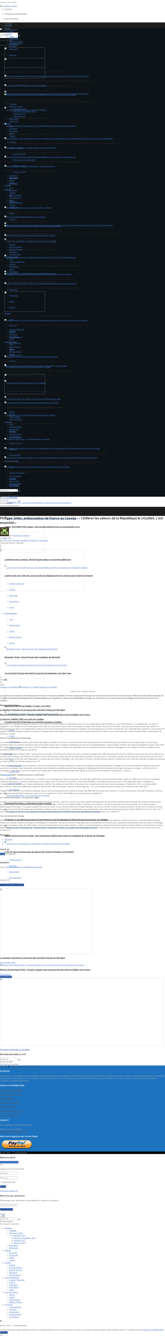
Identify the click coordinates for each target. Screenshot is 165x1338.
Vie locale (8, 422)
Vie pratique (14, 436)
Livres (11, 607)
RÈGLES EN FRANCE (8, 1107)
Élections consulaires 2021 (24, 160)
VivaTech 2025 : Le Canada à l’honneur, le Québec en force (30, 281)
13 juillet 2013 (6, 538)
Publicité (8, 23)
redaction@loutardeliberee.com (13, 1131)
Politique (12, 46)
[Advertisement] (41, 12)
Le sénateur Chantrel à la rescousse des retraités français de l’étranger (37, 71)
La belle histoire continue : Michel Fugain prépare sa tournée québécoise (37, 315)
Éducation (13, 190)
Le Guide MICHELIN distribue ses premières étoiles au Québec (33, 722)
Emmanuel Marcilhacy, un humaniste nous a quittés (28, 443)
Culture (12, 264)
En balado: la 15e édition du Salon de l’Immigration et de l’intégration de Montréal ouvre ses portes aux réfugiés (56, 453)
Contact (7, 28)
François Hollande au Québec (15, 1049)
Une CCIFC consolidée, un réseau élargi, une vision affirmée (31, 249)
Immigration (14, 429)
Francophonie (15, 343)
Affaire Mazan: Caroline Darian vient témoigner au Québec (30, 423)
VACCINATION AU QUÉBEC (11, 1111)
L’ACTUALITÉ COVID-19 (10, 1115)
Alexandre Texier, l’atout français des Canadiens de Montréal (32, 657)
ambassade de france (17, 867)
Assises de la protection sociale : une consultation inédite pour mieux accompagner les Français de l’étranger (54, 835)
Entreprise (13, 131)
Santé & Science (15, 355)
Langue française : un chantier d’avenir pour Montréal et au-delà (33, 230)
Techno (12, 219)
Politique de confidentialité (152, 1330)
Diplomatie (13, 37)
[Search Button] (19, 35)
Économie (13, 289)
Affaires (7, 124)
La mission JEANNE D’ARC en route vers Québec (26, 118)
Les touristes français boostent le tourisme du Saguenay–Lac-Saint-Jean (37, 673)
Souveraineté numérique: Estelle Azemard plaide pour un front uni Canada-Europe (41, 265)
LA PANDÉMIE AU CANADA (11, 1090)
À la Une (7, 540)
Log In (2, 1213)
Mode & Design (15, 637)
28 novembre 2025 (8, 962)
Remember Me (9, 1182)
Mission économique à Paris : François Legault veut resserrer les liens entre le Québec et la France (49, 102)
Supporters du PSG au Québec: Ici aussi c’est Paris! (27, 706)
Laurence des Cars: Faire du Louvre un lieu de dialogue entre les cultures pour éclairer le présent (48, 325)
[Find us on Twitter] (1, 50)
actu (7, 867)
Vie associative (15, 434)
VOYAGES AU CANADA (9, 1103)
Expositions (14, 601)
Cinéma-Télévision (17, 473)
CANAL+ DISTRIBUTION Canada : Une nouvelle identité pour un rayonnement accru (42, 527)
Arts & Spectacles (11, 257)
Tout (11, 31)
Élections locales (16, 41)
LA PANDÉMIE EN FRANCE (11, 1094)
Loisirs (12, 631)
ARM (28, 867)
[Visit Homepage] (8, 6)
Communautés (15, 860)
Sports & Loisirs (10, 613)
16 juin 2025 (5, 974)
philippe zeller (36, 867)
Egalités (12, 193)
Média (11, 133)
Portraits (12, 777)
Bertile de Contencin (21, 535)
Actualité (8, 25)
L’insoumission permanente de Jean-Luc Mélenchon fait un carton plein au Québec (42, 134)
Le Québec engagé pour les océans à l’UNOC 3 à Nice (28, 212)
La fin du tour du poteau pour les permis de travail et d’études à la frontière (39, 852)
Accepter (4, 1332)
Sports (12, 643)
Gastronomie (14, 625)
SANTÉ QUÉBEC (6, 1098)
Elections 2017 (19, 114)
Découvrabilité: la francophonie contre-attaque (26, 221)
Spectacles (13, 595)
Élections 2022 (19, 154)
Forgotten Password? (9, 1191)
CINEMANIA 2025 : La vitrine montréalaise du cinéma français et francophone (39, 511)
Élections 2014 (19, 116)
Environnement (15, 195)
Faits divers (13, 44)
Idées (11, 200)
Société (7, 313)
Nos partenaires (11, 18)
